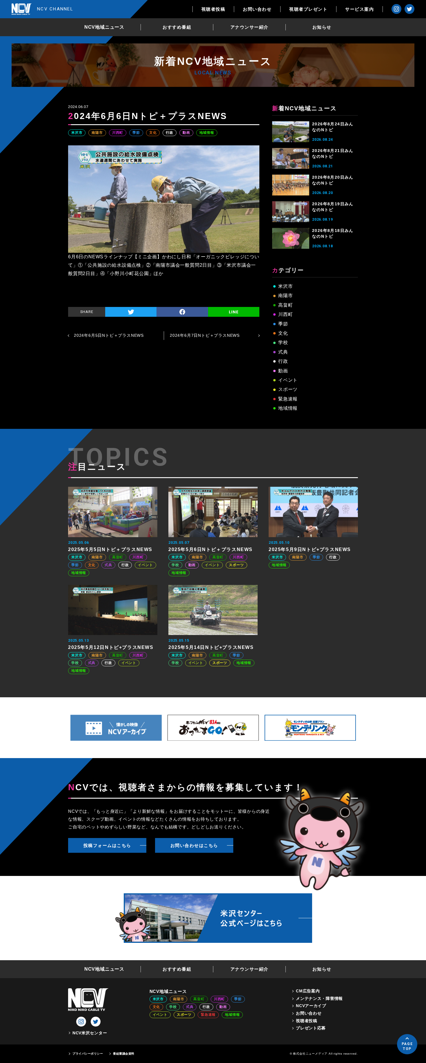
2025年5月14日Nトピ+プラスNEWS (211, 647)
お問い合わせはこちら (194, 845)
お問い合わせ (257, 9)
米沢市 (76, 133)
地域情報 (206, 133)
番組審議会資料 (123, 1053)
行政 (169, 133)
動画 (186, 133)
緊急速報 (288, 398)
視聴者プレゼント (308, 9)
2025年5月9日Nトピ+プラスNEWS (310, 549)
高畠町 (285, 305)
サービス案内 (359, 9)
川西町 (117, 133)
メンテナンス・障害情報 (319, 998)
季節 (136, 133)
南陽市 (97, 133)
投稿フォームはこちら (107, 845)
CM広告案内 (308, 991)
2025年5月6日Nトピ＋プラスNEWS (210, 549)
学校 (283, 342)
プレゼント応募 (311, 1028)
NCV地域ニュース (104, 27)
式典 (283, 352)
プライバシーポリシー (87, 1053)
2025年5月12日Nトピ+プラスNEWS (111, 647)
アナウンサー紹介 (249, 27)
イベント (288, 380)
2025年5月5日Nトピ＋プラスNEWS (110, 549)
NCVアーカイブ (311, 1005)
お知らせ (322, 27)
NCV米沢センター (89, 1033)
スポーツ (288, 389)
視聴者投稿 (213, 9)
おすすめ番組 (177, 27)
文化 (153, 133)
